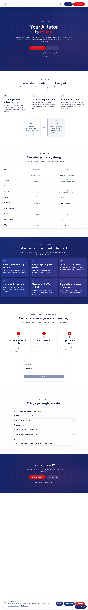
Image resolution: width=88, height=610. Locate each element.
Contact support (47, 482)
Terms (17, 606)
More (43, 4)
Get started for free (36, 48)
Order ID (26, 361)
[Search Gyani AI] (60, 4)
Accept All (80, 604)
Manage (59, 604)
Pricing (37, 4)
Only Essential (69, 604)
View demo (54, 48)
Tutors (30, 4)
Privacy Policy (11, 606)
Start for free (78, 4)
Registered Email (28, 369)
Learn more (43, 56)
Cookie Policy (24, 606)
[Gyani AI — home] (5, 4)
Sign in (69, 4)
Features (22, 4)
